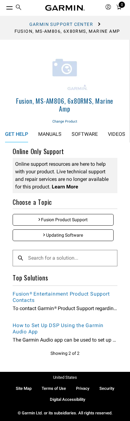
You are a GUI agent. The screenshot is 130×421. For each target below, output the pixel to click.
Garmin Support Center (61, 24)
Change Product (64, 121)
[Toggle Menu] (4, 6)
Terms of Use (54, 388)
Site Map (24, 388)
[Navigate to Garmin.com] (65, 8)
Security (106, 388)
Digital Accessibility (67, 399)
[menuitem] (18, 8)
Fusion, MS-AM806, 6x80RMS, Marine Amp (64, 104)
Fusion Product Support (64, 219)
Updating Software (64, 235)
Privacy (82, 388)
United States (65, 377)
